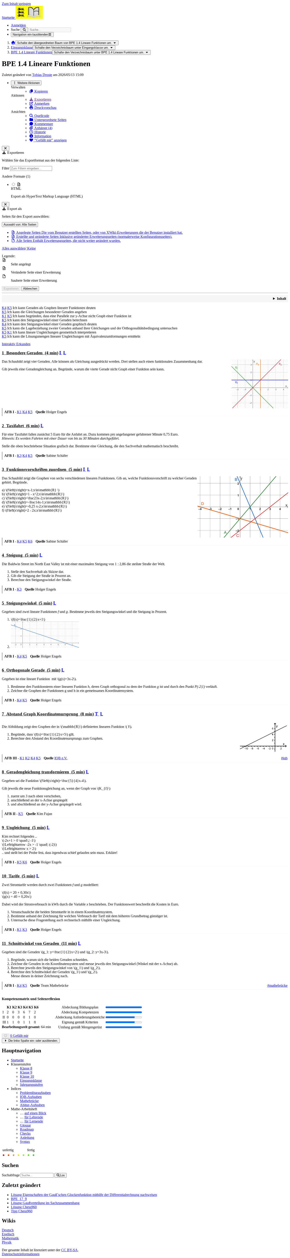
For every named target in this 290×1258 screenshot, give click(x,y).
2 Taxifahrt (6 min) (20, 425)
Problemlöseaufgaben (35, 1093)
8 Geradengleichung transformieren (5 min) (43, 772)
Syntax (25, 1142)
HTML (16, 189)
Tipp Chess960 (21, 1211)
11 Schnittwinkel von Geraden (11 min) (39, 943)
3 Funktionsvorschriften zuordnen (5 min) (42, 469)
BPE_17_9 (19, 1199)
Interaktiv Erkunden (16, 344)
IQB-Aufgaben (31, 1097)
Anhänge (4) (43, 128)
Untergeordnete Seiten (50, 120)
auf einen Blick (35, 1113)
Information (42, 136)
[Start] (13, 43)
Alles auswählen (13, 248)
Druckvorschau (45, 108)
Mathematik (10, 1238)
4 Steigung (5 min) (20, 555)
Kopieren (41, 91)
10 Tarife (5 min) (18, 876)
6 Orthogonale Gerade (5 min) (31, 670)
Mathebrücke (29, 1101)
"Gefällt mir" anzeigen (50, 140)
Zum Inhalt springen (16, 4)
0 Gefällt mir (19, 1036)
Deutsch (8, 1230)
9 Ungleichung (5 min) (24, 827)
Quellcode (41, 116)
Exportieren (42, 99)
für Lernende (33, 1121)
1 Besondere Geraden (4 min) (30, 352)
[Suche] (24, 29)
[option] (149, 190)
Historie (40, 132)
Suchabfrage (11, 1175)
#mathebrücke (277, 985)
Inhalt (281, 298)
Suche (15, 29)
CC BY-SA (69, 1250)
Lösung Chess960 (24, 1207)
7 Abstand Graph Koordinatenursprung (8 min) (48, 714)
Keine (31, 248)
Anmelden (18, 25)
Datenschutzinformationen (20, 1254)
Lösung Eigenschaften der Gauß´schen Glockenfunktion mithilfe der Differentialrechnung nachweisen (84, 1195)
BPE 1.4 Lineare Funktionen (31, 52)
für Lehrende (33, 1117)
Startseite (17, 1060)
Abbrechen (30, 288)
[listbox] (145, 186)
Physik (7, 1242)
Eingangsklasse (22, 47)
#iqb (284, 758)
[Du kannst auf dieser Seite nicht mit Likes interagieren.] (5, 1036)
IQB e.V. (60, 758)
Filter (6, 168)
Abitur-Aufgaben (32, 1105)
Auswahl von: (20, 224)
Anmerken (41, 103)
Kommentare (43, 124)
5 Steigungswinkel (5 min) (27, 603)
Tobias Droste (42, 75)
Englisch (8, 1234)
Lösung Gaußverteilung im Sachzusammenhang (45, 1203)
